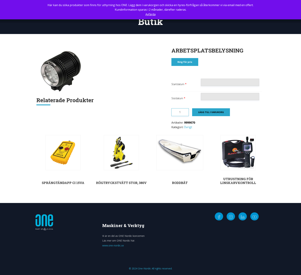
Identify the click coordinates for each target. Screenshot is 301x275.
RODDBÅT (180, 183)
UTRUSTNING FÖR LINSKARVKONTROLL (238, 181)
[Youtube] (254, 216)
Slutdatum (177, 98)
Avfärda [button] (150, 14)
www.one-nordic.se (113, 245)
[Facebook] (219, 216)
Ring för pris (184, 61)
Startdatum (177, 84)
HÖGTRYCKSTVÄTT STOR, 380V (121, 183)
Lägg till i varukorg (211, 112)
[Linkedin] (242, 216)
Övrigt (188, 127)
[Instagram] (231, 216)
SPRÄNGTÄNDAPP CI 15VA (63, 183)
